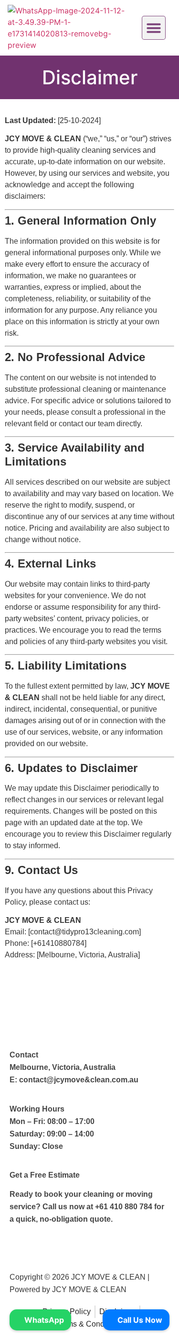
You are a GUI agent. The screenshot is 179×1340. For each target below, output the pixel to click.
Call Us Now (139, 1320)
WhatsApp (43, 1320)
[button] (154, 28)
